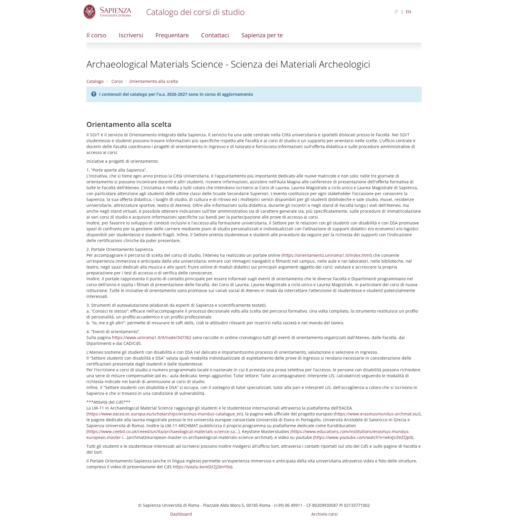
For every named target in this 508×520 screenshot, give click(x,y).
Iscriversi (131, 35)
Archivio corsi (324, 514)
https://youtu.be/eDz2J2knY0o (202, 466)
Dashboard (181, 514)
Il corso (96, 35)
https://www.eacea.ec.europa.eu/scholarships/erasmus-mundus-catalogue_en (165, 414)
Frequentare (172, 35)
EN (408, 11)
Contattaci (215, 35)
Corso (116, 81)
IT (396, 11)
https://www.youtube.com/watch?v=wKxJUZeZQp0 (363, 437)
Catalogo (94, 81)
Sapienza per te (262, 35)
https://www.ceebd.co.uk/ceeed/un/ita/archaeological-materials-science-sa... (163, 431)
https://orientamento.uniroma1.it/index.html (327, 255)
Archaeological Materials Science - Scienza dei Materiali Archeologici (228, 64)
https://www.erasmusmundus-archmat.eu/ (377, 414)
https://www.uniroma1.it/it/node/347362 (151, 337)
